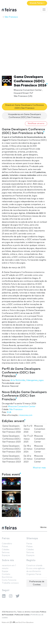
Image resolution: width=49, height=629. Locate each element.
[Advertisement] (24, 45)
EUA (9, 412)
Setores (6, 552)
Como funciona (9, 580)
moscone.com (25, 415)
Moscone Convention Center (21, 406)
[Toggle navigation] (44, 9)
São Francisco (15, 409)
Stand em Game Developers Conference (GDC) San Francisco (24, 106)
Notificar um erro (36, 123)
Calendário (7, 544)
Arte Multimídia (18, 380)
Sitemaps (32, 538)
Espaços (6, 555)
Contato (6, 574)
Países (5, 547)
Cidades (5, 550)
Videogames (32, 380)
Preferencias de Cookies (36, 583)
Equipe (5, 571)
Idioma (43, 527)
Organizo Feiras (33, 574)
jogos (41, 380)
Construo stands (34, 566)
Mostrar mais (39, 468)
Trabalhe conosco (10, 583)
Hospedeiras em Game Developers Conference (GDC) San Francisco (24, 115)
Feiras (6, 538)
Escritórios (7, 577)
